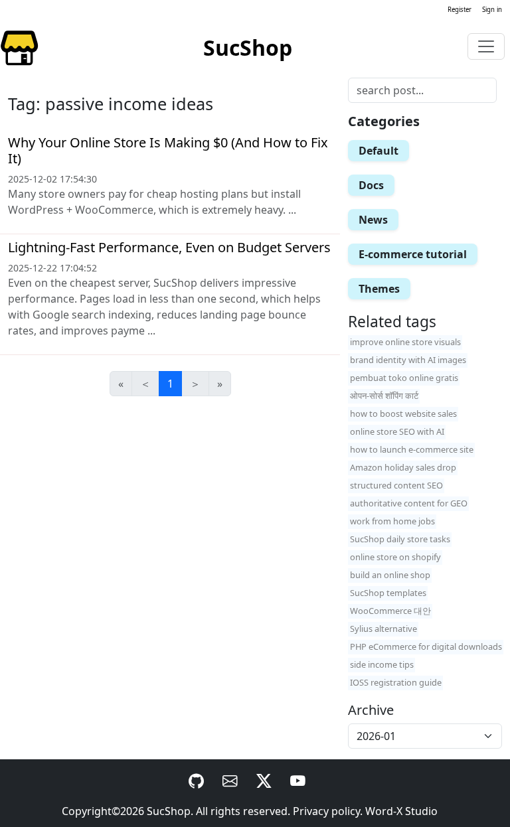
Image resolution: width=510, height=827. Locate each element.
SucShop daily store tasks (400, 539)
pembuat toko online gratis (404, 378)
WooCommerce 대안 (390, 611)
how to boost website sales (403, 413)
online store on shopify (395, 557)
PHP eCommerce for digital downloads (426, 646)
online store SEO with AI (397, 431)
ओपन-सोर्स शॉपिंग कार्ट (384, 396)
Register (459, 9)
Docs (371, 185)
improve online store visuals (405, 342)
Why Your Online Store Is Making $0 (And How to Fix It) (168, 150)
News (373, 219)
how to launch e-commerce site (411, 449)
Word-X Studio (401, 811)
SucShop (169, 811)
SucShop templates (388, 593)
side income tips (382, 664)
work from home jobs (392, 521)
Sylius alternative (383, 629)
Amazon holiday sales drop (403, 467)
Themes (379, 288)
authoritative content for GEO (409, 503)
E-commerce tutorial (413, 254)
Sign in (492, 9)
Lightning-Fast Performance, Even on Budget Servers (169, 247)
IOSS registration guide (396, 682)
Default (378, 150)
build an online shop (390, 575)
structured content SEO (396, 485)
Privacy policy (326, 811)
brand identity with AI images (408, 360)
